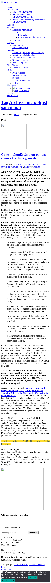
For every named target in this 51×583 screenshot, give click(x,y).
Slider (26, 167)
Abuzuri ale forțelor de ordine (27, 164)
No (35, 577)
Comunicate (16, 167)
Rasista (36, 167)
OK (30, 577)
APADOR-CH (21, 564)
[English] (11, 85)
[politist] (14, 148)
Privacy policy (8, 580)
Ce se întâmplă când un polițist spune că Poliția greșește (23, 156)
